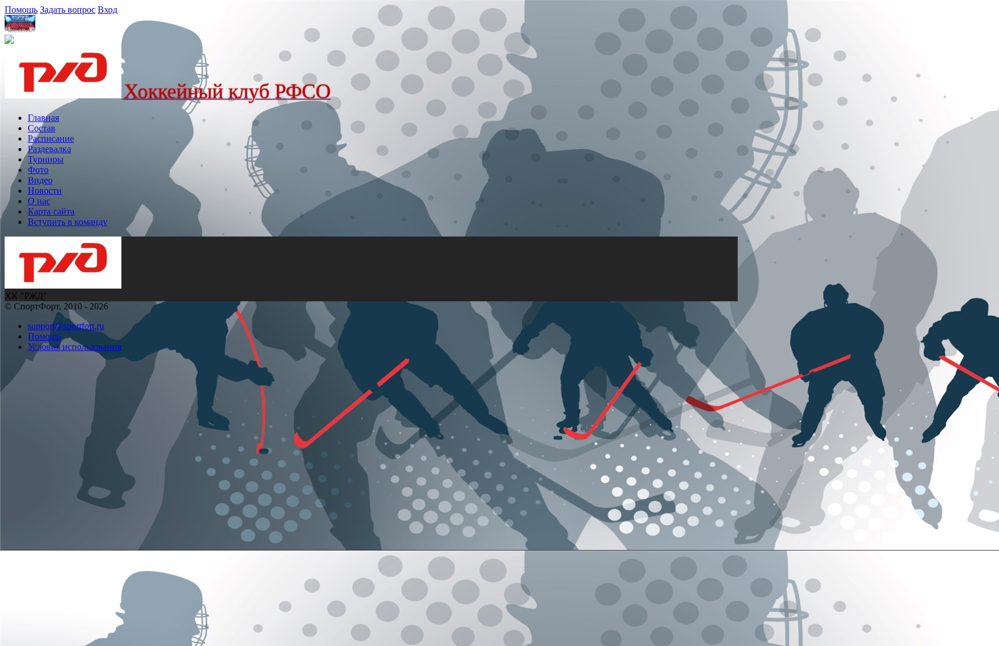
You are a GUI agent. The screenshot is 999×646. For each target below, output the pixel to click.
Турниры (46, 159)
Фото (38, 170)
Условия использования (74, 347)
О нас (39, 201)
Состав (42, 128)
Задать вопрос (67, 9)
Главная (43, 118)
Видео (40, 180)
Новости (45, 190)
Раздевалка (49, 149)
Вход (107, 9)
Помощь (21, 9)
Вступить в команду (68, 222)
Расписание (51, 138)
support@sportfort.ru (66, 326)
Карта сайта (51, 211)
